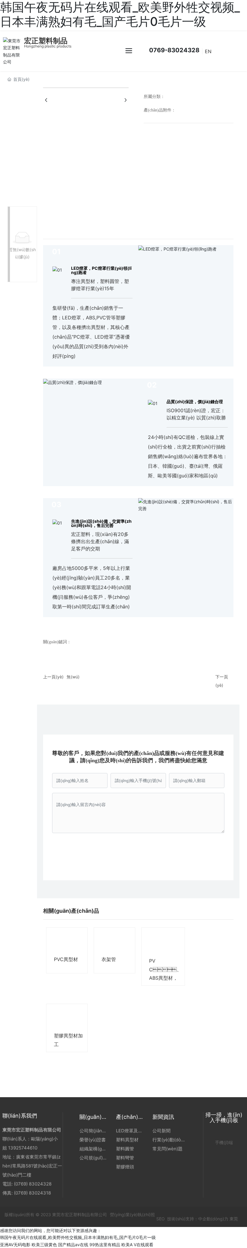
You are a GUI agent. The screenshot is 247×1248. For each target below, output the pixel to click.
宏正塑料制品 (45, 40)
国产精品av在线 (73, 1244)
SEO (160, 1218)
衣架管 (109, 959)
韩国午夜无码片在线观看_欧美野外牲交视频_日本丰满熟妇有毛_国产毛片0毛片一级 (78, 1237)
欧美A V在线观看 (137, 1244)
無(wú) (73, 676)
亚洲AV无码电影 (15, 1244)
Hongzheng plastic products (47, 46)
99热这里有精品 (104, 1244)
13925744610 (22, 1148)
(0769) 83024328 (33, 1184)
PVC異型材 (66, 959)
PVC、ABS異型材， (165, 969)
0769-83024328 (173, 50)
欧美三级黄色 (44, 1244)
